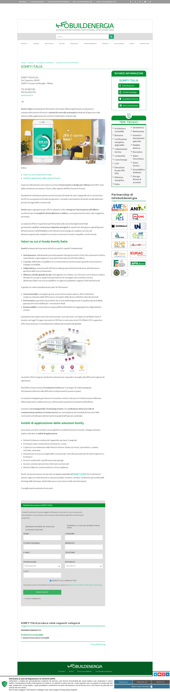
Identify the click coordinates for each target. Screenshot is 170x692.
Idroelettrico (138, 127)
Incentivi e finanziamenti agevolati (138, 138)
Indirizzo (70, 543)
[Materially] (119, 226)
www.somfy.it (27, 95)
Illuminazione (138, 131)
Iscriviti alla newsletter (106, 2)
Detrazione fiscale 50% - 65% (120, 170)
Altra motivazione (34, 530)
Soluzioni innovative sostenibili (67, 63)
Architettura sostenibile (44, 63)
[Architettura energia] (119, 244)
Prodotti (24, 43)
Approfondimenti (90, 43)
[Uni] (138, 226)
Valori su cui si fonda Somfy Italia (37, 174)
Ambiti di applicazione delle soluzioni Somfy (41, 178)
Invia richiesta (42, 592)
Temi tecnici (49, 43)
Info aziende (119, 43)
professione (29, 562)
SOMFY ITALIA (128, 80)
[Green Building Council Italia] (119, 272)
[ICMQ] (138, 216)
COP (117, 163)
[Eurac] (138, 254)
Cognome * (70, 534)
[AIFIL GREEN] (138, 263)
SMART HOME (79, 474)
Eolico (117, 184)
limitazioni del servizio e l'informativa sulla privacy (85, 585)
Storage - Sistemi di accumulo (137, 179)
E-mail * (27, 552)
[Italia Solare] (119, 254)
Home (23, 63)
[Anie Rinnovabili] (119, 207)
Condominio (120, 156)
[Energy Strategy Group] (119, 216)
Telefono (70, 552)
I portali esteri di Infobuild (58, 2)
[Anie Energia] (138, 235)
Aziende (36, 43)
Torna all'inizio (96, 644)
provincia (70, 562)
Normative (74, 43)
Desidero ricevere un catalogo (40, 526)
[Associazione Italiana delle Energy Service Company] (138, 244)
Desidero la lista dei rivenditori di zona (83, 527)
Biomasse (119, 135)
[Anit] (138, 207)
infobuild (23, 2)
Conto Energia (121, 159)
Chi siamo (61, 671)
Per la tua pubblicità (84, 671)
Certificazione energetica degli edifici (121, 142)
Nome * (26, 534)
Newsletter (144, 43)
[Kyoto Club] (119, 235)
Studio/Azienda (31, 543)
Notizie (62, 43)
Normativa (137, 152)
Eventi (132, 43)
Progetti (105, 43)
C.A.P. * (26, 571)
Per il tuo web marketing (82, 2)
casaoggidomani (37, 2)
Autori (71, 671)
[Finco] (119, 263)
